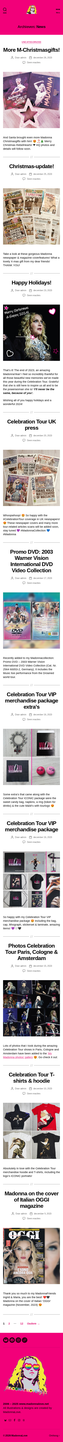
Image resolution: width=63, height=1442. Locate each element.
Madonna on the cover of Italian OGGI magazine (31, 1199)
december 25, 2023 (42, 174)
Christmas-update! (31, 166)
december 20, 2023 (42, 435)
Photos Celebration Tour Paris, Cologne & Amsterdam (31, 952)
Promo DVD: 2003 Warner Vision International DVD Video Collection (31, 561)
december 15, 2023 (42, 966)
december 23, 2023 (42, 290)
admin (23, 57)
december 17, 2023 (42, 578)
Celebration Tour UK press (31, 424)
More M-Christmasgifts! (31, 50)
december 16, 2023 (42, 714)
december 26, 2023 (42, 57)
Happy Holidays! (31, 282)
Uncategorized (31, 42)
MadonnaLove (19, 1435)
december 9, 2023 (42, 1213)
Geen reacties (34, 62)
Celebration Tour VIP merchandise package (31, 826)
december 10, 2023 (42, 1088)
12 (21, 1323)
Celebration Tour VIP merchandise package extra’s (31, 700)
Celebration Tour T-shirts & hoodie (31, 1077)
